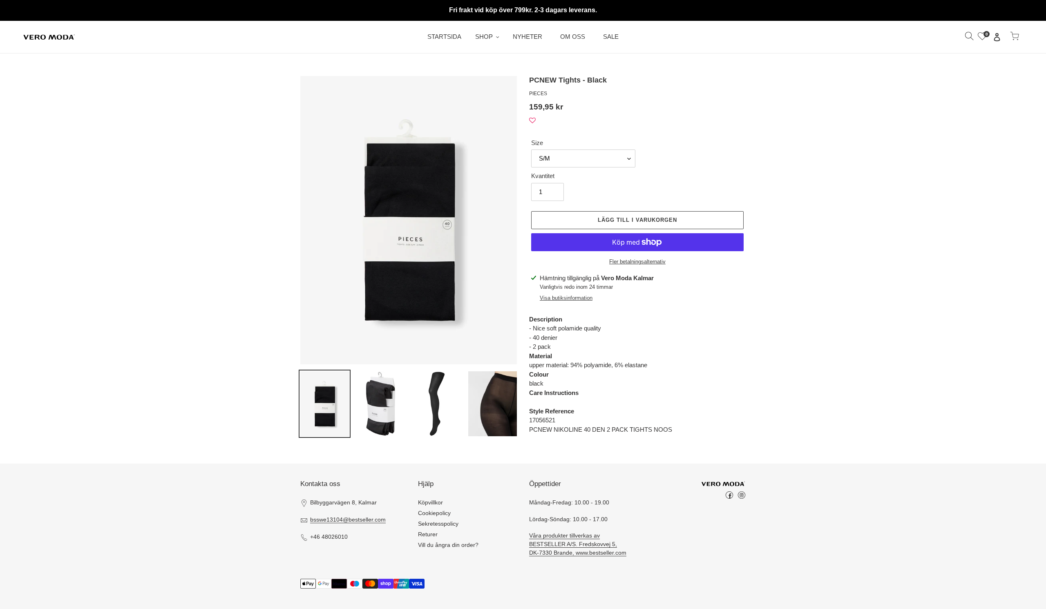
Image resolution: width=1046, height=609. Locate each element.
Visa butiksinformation (566, 298)
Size (537, 142)
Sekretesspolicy (438, 523)
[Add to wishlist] (532, 120)
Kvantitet (542, 175)
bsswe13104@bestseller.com (348, 519)
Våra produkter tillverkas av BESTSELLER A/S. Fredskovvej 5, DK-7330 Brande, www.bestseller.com (577, 544)
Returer (428, 534)
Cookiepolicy (434, 513)
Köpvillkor (430, 502)
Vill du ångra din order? (448, 545)
